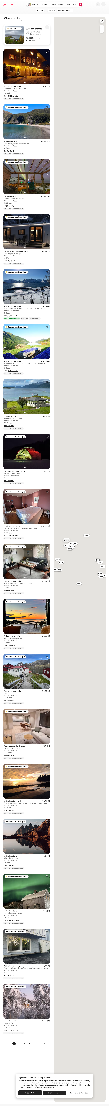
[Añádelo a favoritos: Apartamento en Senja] (47, 52)
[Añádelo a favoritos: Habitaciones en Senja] (47, 491)
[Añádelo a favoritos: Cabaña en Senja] (47, 162)
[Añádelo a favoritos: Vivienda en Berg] (47, 107)
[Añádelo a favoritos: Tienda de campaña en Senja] (47, 436)
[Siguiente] (44, 1043)
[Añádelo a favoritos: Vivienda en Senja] (47, 821)
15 (39, 1044)
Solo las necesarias (54, 1093)
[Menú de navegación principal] (103, 4)
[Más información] (24, 21)
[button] (35, 38)
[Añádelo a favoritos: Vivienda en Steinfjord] (47, 766)
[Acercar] (102, 27)
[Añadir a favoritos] (47, 27)
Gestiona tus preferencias (79, 1093)
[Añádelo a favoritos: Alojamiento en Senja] (47, 601)
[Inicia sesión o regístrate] (98, 4)
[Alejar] (102, 31)
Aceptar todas (30, 1093)
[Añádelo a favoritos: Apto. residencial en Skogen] (47, 711)
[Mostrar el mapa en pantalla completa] (102, 21)
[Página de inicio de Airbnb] (8, 4)
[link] (9, 1043)
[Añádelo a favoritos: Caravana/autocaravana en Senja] (47, 217)
